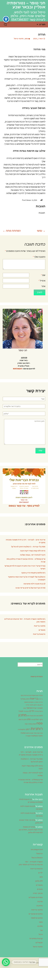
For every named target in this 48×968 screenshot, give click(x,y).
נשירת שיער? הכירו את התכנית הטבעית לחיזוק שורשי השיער (24, 567)
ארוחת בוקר (24, 695)
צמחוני (30, 724)
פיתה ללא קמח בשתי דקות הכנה (32, 551)
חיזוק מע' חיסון (38, 705)
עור (41, 930)
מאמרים (42, 630)
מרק (28, 716)
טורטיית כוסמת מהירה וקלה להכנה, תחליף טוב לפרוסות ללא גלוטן (31, 830)
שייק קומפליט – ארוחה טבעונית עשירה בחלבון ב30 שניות (26, 560)
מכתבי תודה (38, 893)
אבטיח (41, 695)
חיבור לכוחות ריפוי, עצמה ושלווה (32, 555)
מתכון (22, 715)
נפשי (26, 38)
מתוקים (40, 905)
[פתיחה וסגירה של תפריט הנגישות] (6, 19)
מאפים (40, 889)
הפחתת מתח (12, 230)
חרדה (27, 705)
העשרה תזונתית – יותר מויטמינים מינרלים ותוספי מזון (31, 863)
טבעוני (29, 708)
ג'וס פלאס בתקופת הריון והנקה (33, 573)
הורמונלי (39, 853)
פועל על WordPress (37, 962)
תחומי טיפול (19, 38)
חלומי (31, 705)
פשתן (34, 724)
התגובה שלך (39, 256)
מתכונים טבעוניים (36, 914)
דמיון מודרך (25, 699)
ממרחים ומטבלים (36, 897)
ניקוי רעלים (38, 719)
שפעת (23, 733)
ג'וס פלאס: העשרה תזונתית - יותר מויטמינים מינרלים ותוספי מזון (24, 620)
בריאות (34, 698)
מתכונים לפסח (37, 918)
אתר (43, 286)
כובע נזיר (26, 711)
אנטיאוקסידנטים (33, 695)
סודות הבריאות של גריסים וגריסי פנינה (30, 588)
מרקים (40, 901)
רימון (28, 729)
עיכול (41, 934)
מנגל (31, 716)
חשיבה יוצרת (38, 708)
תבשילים (39, 942)
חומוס (26, 702)
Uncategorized (37, 849)
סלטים (40, 926)
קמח (26, 724)
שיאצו (28, 733)
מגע (37, 716)
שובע (31, 733)
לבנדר (20, 711)
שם (43, 275)
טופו (24, 708)
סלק (25, 719)
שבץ (41, 733)
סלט (29, 719)
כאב (41, 877)
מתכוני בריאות (39, 626)
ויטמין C (36, 702)
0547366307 (17, 368)
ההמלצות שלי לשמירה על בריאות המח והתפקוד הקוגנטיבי (26, 578)
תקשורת (28, 736)
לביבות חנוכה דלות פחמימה (34, 584)
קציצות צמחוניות (36, 938)
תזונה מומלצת (37, 736)
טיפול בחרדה (39, 711)
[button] (6, 962)
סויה (32, 719)
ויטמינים (31, 702)
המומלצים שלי (37, 857)
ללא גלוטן (39, 881)
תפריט (42, 24)
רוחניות (37, 728)
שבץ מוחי (36, 733)
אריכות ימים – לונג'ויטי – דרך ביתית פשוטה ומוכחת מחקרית (25, 541)
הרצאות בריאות (39, 634)
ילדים (31, 711)
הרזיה (41, 702)
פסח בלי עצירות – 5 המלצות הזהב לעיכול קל (28, 546)
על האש (21, 719)
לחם (41, 715)
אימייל (42, 280)
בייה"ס (40, 699)
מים (34, 716)
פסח (39, 723)
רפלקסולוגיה (22, 729)
